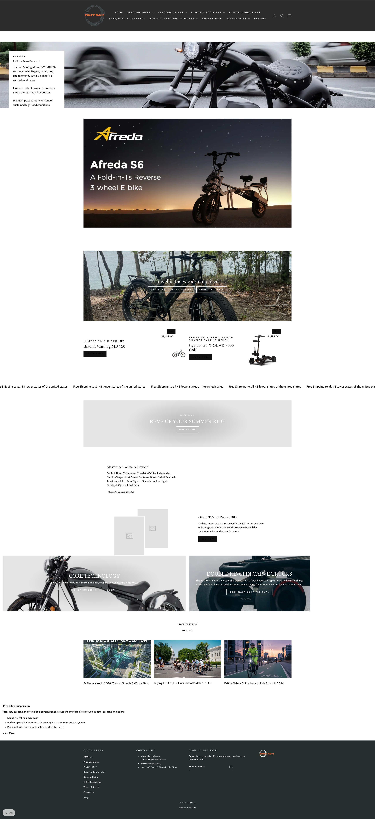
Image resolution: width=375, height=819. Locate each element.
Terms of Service (91, 787)
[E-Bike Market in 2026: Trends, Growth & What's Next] (117, 659)
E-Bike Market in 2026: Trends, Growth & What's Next (116, 683)
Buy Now (207, 539)
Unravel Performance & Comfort (121, 492)
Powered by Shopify (187, 808)
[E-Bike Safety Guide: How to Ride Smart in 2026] (258, 659)
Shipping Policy (90, 777)
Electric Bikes (139, 12)
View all (187, 630)
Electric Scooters (207, 12)
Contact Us (88, 792)
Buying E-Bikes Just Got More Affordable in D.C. (183, 683)
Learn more (95, 353)
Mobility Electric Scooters (172, 18)
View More (9, 733)
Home (119, 12)
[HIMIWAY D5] (187, 423)
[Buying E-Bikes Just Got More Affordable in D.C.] (187, 659)
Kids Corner (212, 18)
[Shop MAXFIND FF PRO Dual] (249, 583)
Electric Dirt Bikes (244, 12)
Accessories (237, 18)
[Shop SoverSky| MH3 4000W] (94, 583)
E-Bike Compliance (92, 782)
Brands (260, 18)
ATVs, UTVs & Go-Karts (127, 18)
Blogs (86, 797)
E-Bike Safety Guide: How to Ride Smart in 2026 (254, 683)
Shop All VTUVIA (212, 289)
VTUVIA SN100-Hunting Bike (171, 289)
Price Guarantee (91, 762)
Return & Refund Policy (94, 772)
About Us (87, 756)
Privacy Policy (90, 766)
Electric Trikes (171, 12)
